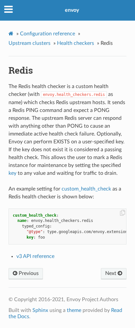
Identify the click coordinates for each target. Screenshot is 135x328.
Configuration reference (47, 33)
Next (111, 273)
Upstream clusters (29, 43)
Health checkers (75, 43)
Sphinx (40, 310)
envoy (72, 10)
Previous (28, 273)
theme (74, 310)
